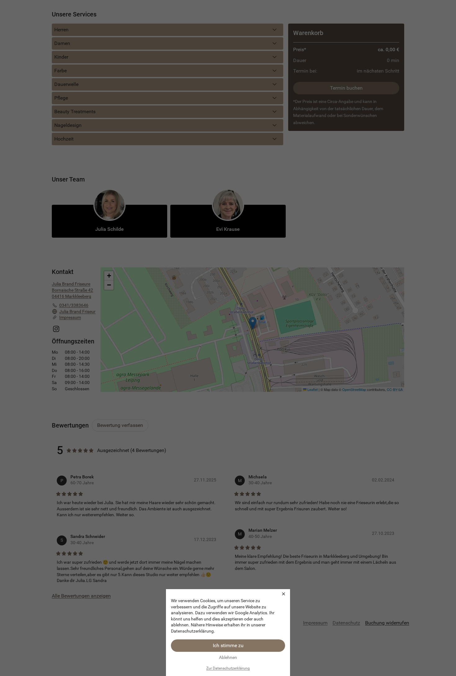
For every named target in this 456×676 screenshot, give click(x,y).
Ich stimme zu (228, 645)
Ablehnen (228, 657)
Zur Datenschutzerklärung (228, 668)
